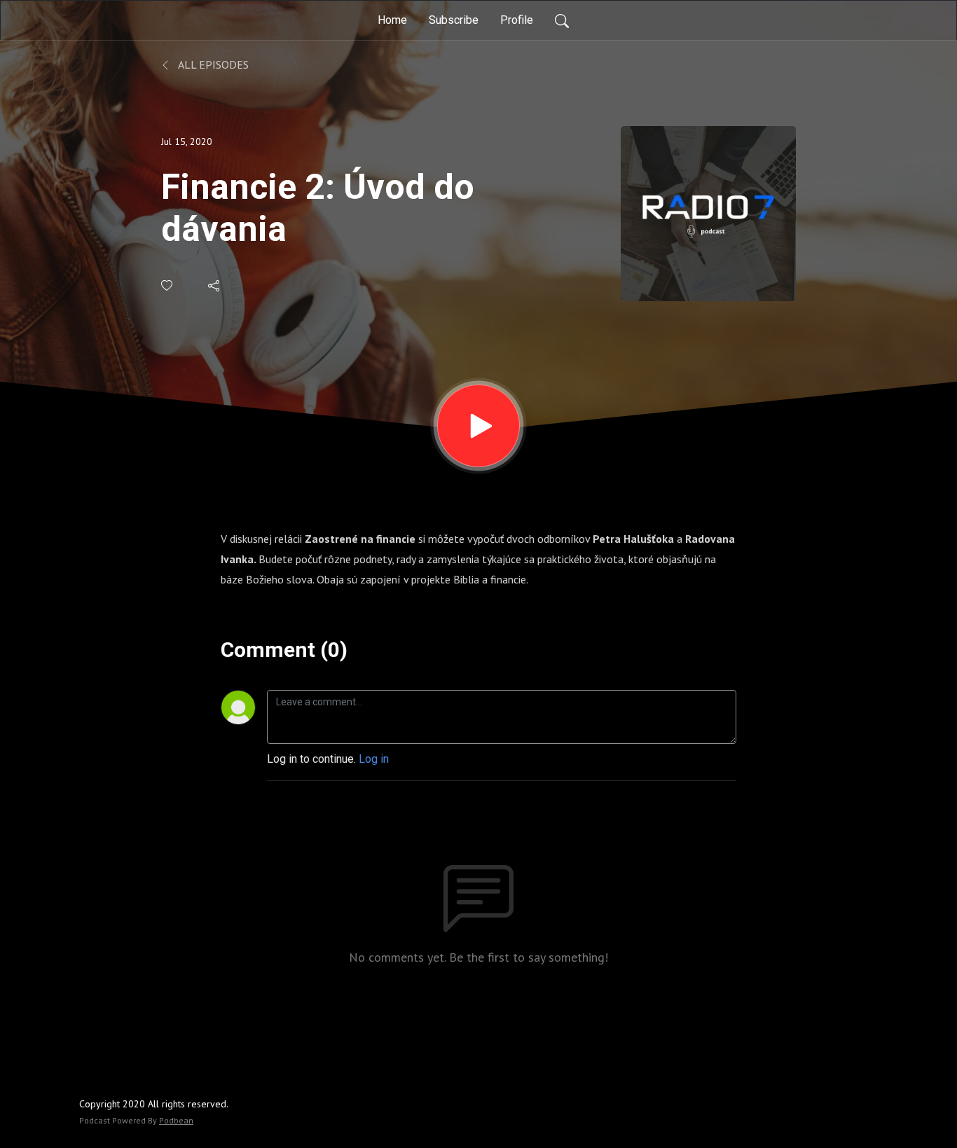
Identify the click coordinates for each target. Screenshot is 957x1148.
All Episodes (212, 64)
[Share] (215, 286)
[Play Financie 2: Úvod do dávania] (478, 426)
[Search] (561, 20)
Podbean (176, 1120)
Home (392, 20)
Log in (374, 759)
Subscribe (453, 20)
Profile (516, 20)
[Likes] (168, 285)
